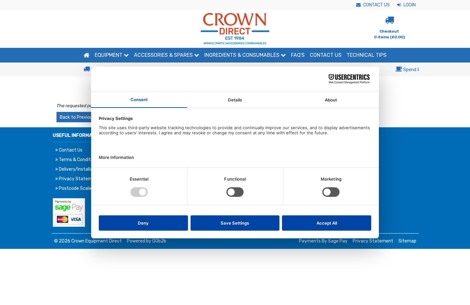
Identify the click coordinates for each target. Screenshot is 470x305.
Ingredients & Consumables (242, 55)
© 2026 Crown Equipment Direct (88, 241)
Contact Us (376, 5)
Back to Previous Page (83, 117)
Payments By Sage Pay (323, 241)
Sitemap (407, 241)
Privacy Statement (373, 241)
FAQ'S (298, 55)
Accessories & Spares (164, 55)
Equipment (109, 55)
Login (409, 5)
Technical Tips (367, 55)
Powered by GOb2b (146, 241)
